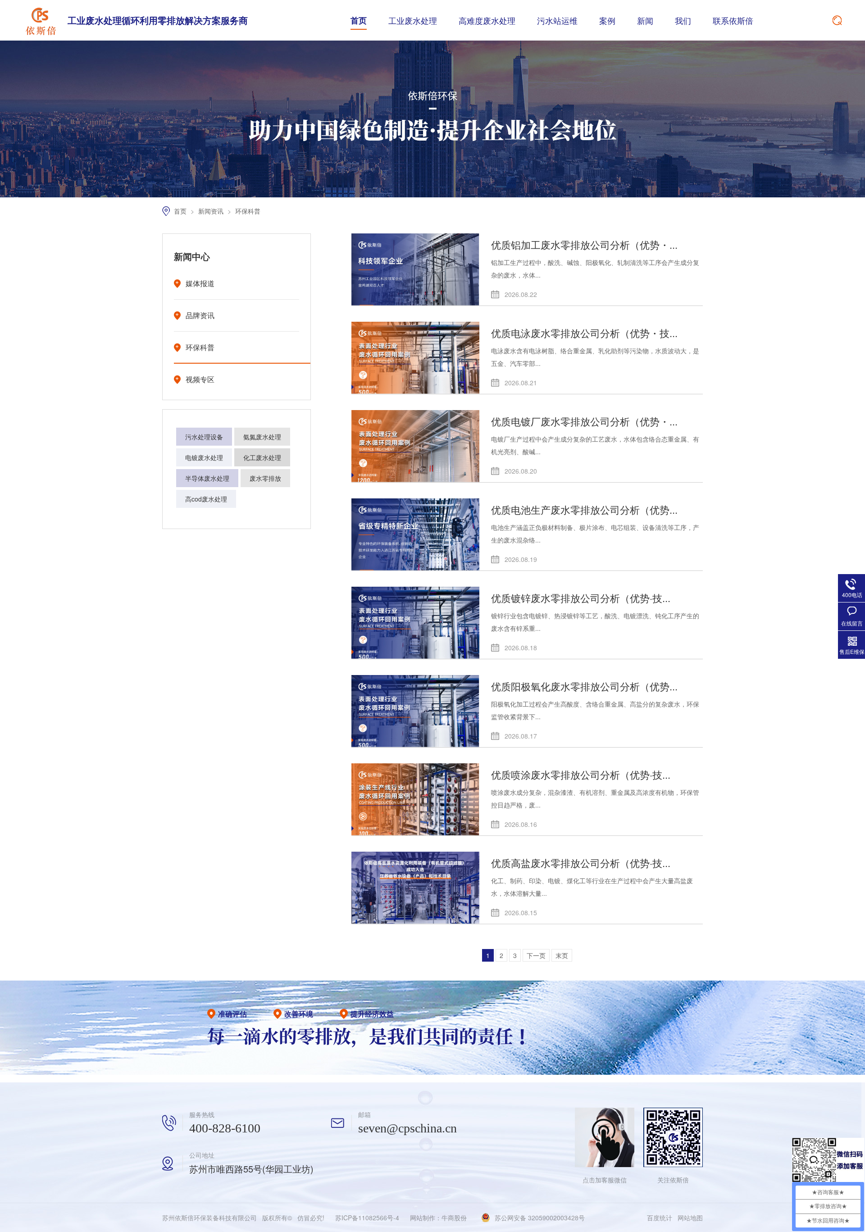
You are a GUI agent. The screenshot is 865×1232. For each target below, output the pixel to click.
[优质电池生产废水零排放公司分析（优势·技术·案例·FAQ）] (415, 534)
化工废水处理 (262, 457)
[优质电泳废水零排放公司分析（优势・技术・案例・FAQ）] (415, 358)
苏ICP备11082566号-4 (367, 1217)
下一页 (536, 955)
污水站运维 (557, 20)
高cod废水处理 (206, 498)
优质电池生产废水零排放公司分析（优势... (584, 509)
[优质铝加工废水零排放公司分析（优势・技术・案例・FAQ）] (415, 269)
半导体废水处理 (207, 478)
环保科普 (247, 210)
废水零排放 (265, 478)
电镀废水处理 (204, 457)
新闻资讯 (211, 210)
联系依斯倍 (733, 20)
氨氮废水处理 (262, 436)
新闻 (645, 20)
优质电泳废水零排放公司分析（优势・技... (584, 333)
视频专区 (200, 379)
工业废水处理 (412, 20)
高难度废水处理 (487, 20)
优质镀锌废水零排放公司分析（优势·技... (580, 598)
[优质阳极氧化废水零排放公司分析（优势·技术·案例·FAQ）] (415, 711)
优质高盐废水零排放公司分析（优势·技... (580, 863)
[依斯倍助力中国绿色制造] (432, 194)
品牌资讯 (200, 315)
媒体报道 (200, 283)
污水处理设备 (204, 436)
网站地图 (690, 1217)
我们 (683, 20)
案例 (607, 20)
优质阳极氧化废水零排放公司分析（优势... (584, 686)
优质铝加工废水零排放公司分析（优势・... (584, 244)
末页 (561, 955)
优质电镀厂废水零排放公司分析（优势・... (584, 421)
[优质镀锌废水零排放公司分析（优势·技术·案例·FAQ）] (415, 623)
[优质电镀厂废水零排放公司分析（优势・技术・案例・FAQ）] (415, 446)
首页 (359, 20)
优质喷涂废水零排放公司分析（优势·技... (580, 774)
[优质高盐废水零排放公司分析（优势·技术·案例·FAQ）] (415, 888)
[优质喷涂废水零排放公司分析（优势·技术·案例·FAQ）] (415, 799)
